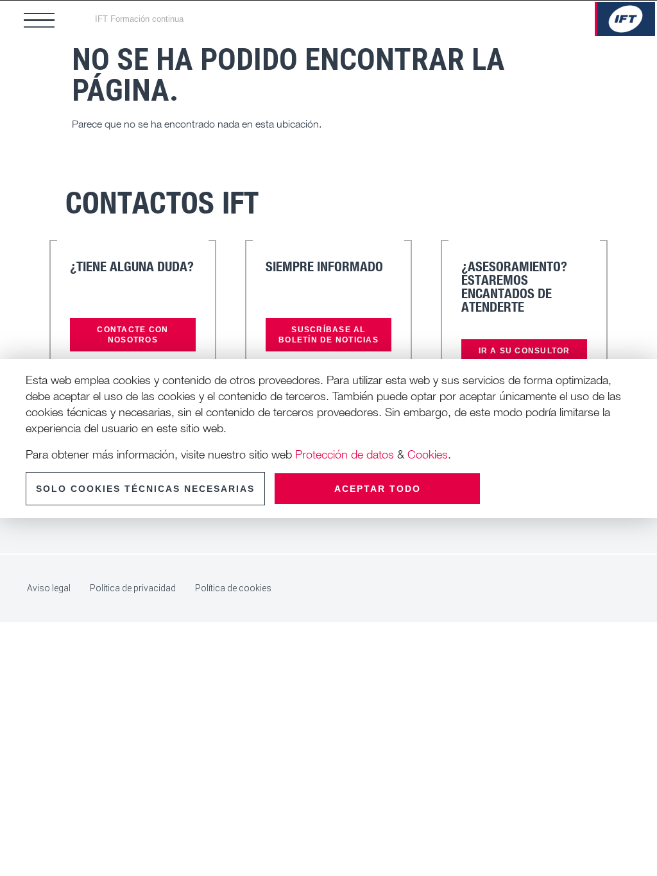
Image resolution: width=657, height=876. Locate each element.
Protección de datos (344, 454)
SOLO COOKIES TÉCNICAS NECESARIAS (145, 489)
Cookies (427, 454)
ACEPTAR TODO (377, 489)
